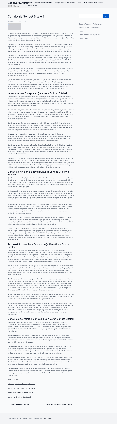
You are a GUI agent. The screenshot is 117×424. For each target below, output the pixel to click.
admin (11, 21)
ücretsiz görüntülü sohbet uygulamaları (21, 388)
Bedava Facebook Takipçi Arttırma (40, 2)
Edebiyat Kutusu (18, 2)
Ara (106, 16)
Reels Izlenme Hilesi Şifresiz (93, 2)
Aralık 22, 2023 (22, 21)
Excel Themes (47, 418)
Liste (79, 2)
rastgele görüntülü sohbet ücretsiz (20, 397)
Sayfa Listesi (32, 6)
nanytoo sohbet (13, 379)
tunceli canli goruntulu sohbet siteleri (20, 393)
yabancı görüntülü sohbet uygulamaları (21, 384)
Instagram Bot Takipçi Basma (65, 2)
